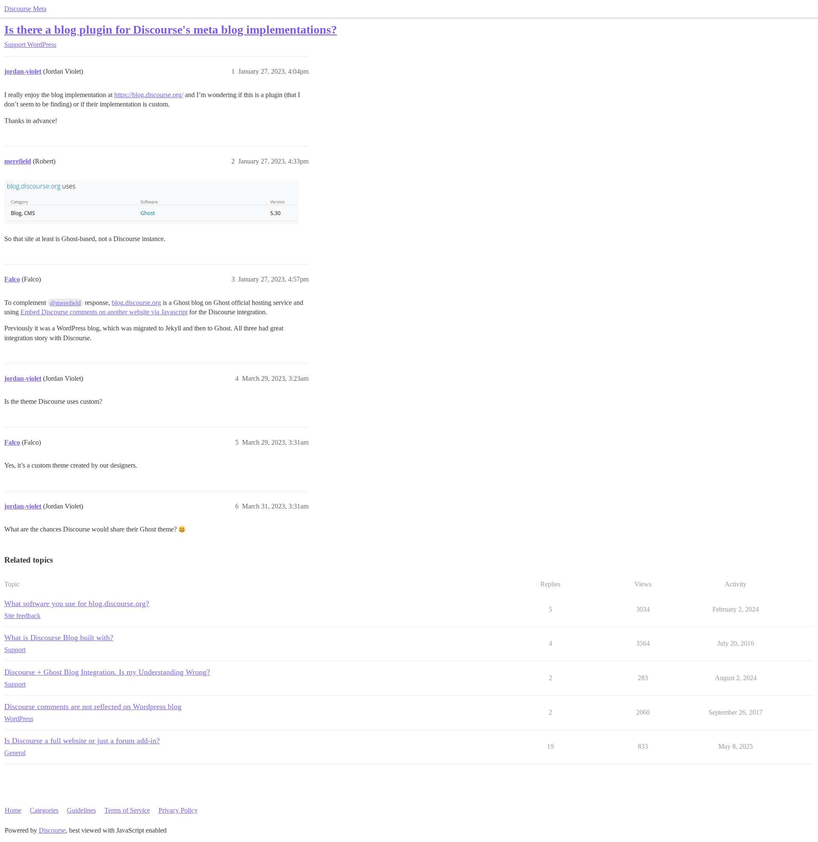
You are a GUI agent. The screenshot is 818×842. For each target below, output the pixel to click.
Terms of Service (127, 810)
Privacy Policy (178, 810)
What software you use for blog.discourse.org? (76, 603)
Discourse (52, 830)
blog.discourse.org (136, 302)
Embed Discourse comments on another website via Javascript (103, 312)
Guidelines (81, 810)
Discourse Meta (25, 8)
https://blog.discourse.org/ (148, 94)
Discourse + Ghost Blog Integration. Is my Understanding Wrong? (107, 672)
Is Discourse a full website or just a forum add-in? (82, 740)
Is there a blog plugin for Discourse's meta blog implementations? (170, 29)
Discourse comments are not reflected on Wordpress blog (92, 706)
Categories (44, 810)
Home (13, 810)
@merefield (65, 302)
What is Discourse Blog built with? (58, 637)
